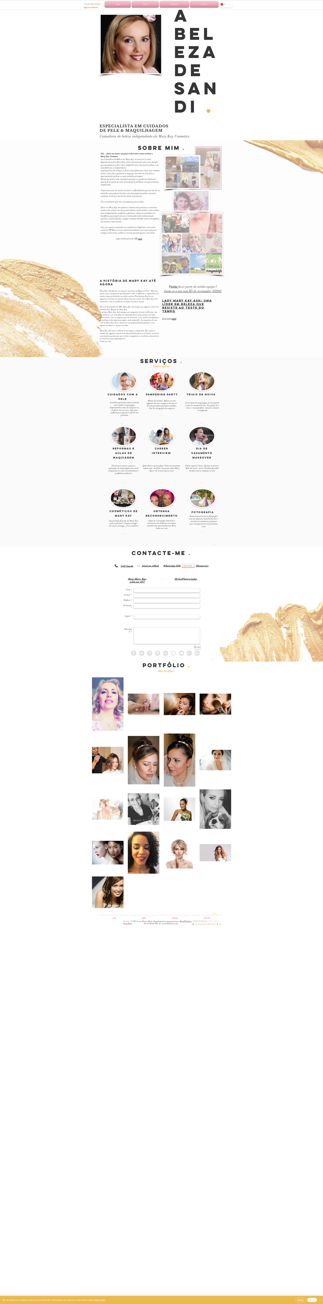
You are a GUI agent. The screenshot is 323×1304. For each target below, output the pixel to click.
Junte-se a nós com (176, 291)
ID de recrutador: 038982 (205, 291)
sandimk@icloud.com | (170, 923)
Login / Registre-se (92, 4)
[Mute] (217, 924)
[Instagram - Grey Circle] (157, 653)
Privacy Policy (99, 1300)
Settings (300, 1300)
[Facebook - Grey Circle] (133, 653)
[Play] (194, 924)
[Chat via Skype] (225, 14)
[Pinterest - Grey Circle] (149, 653)
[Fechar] (319, 1300)
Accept (312, 1300)
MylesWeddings (186, 921)
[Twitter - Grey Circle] (141, 653)
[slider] (220, 924)
